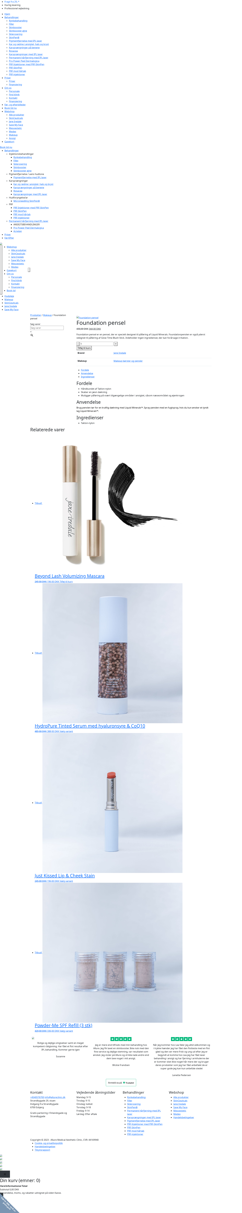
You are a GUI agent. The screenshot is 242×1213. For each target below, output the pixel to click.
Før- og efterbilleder (15, 104)
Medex (12, 131)
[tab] (146, 370)
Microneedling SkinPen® (26, 200)
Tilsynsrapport (42, 1149)
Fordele (85, 370)
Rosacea (13, 50)
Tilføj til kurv (84, 348)
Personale (14, 91)
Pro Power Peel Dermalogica (24, 61)
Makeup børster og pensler (128, 360)
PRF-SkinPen (15, 67)
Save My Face (16, 124)
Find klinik (14, 94)
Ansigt (12, 138)
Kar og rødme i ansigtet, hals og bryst (29, 44)
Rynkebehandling (18, 20)
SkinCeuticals (16, 118)
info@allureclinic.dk (55, 1097)
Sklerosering (15, 34)
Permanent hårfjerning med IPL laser (28, 57)
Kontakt (13, 97)
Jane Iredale (15, 121)
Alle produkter (16, 114)
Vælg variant (66, 731)
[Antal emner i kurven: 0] (29, 270)
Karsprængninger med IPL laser (26, 54)
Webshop (9, 111)
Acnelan (17, 231)
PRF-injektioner (17, 74)
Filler (11, 24)
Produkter (35, 315)
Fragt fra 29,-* (11, 1)
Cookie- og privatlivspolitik (49, 1143)
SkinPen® (14, 37)
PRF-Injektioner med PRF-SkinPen (26, 64)
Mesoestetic (15, 128)
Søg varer (35, 324)
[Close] (5, 1174)
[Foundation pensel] (87, 317)
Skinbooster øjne (18, 30)
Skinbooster (15, 27)
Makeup (13, 134)
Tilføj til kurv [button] (66, 581)
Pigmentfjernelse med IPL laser (25, 40)
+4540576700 (37, 1097)
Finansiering (15, 84)
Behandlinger (11, 17)
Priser (7, 77)
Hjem (7, 14)
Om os (7, 87)
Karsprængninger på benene (24, 47)
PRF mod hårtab (17, 71)
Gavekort (9, 141)
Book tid (11, 290)
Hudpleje (9, 296)
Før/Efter (9, 237)
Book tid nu (10, 108)
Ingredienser (88, 376)
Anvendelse (87, 373)
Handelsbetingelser (183, 1117)
